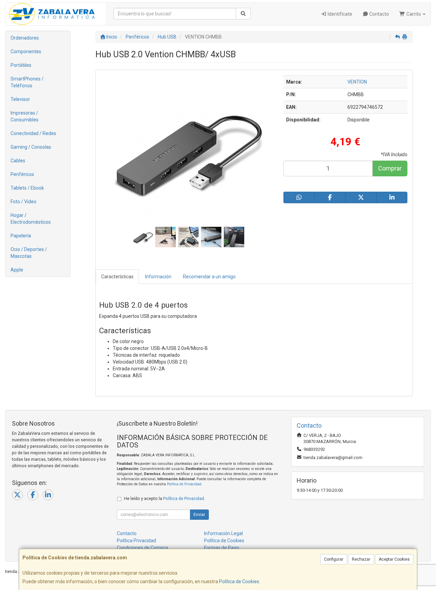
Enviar (199, 514)
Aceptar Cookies (394, 559)
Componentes (26, 51)
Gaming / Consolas (31, 147)
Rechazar (361, 559)
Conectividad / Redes (33, 133)
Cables (18, 160)
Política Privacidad (136, 540)
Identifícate (339, 14)
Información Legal (223, 533)
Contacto (378, 14)
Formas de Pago (221, 547)
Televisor (20, 99)
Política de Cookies (239, 581)
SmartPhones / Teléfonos (27, 82)
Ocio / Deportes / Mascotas (29, 253)
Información (158, 276)
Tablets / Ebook (27, 188)
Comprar (390, 168)
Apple (17, 269)
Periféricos (22, 174)
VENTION (357, 82)
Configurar (333, 559)
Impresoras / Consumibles (24, 116)
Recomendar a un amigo (209, 276)
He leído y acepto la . (164, 498)
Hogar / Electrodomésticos (31, 218)
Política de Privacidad (184, 484)
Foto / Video (23, 201)
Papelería (21, 235)
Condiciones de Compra (142, 547)
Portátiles (21, 65)
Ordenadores (25, 38)
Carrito (413, 14)
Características (117, 276)
